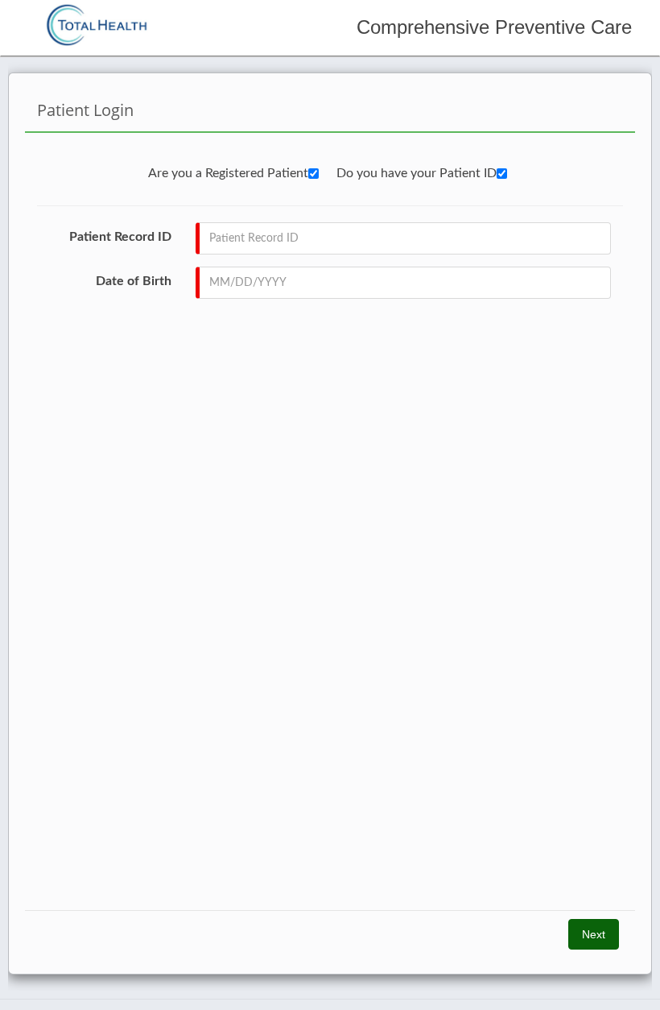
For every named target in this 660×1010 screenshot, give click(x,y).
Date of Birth (133, 281)
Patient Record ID (120, 236)
